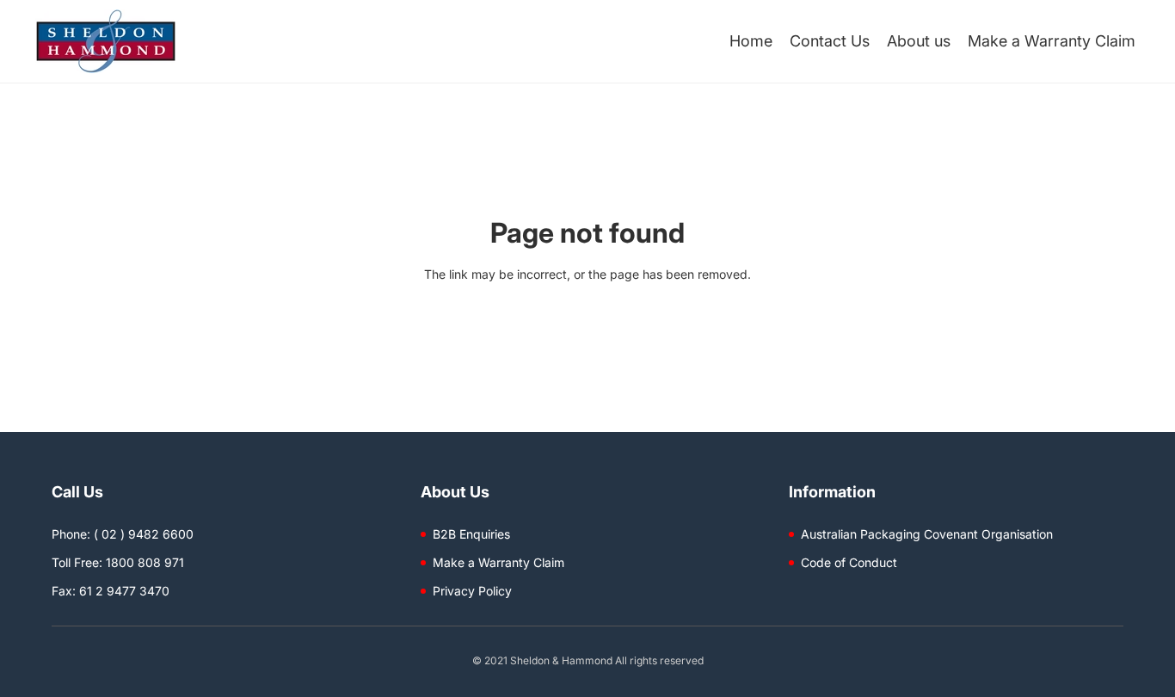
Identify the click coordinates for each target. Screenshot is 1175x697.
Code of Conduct (849, 562)
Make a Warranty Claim (498, 562)
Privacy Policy (472, 590)
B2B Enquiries (471, 534)
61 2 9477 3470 (124, 590)
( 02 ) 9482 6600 (144, 534)
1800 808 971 (145, 562)
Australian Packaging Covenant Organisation (927, 534)
